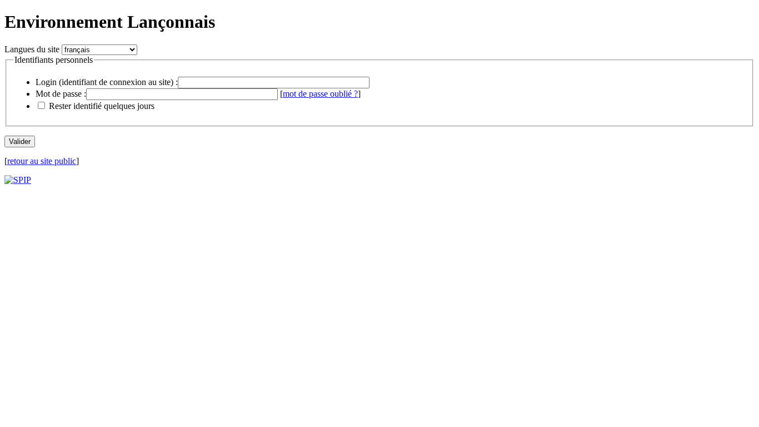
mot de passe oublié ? (320, 93)
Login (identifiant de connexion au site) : (107, 82)
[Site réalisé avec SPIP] (17, 180)
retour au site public (41, 161)
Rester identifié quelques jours (101, 106)
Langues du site (31, 49)
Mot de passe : (61, 93)
